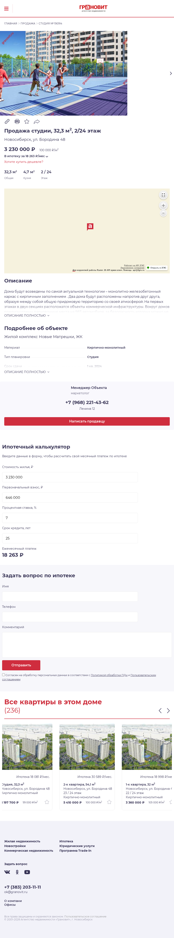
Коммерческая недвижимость (28, 850)
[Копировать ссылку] (7, 121)
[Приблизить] (163, 205)
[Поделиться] (37, 121)
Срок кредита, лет (16, 528)
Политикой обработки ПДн (109, 675)
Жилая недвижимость (22, 841)
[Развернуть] (163, 195)
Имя (5, 586)
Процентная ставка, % (19, 508)
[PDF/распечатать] (17, 121)
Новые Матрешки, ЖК (61, 336)
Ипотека (66, 841)
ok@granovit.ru (15, 892)
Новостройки (15, 846)
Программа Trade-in (75, 850)
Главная (10, 23)
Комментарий (13, 627)
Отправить (21, 665)
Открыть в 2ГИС (158, 268)
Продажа (28, 23)
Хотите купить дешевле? (23, 162)
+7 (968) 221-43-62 (87, 402)
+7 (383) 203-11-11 (22, 887)
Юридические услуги (77, 846)
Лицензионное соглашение (133, 268)
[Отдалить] (163, 213)
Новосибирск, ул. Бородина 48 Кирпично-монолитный (25, 788)
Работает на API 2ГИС (134, 265)
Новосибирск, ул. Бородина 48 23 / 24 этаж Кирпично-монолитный (87, 790)
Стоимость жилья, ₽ (17, 467)
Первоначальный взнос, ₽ (22, 487)
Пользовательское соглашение (85, 916)
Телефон (8, 607)
